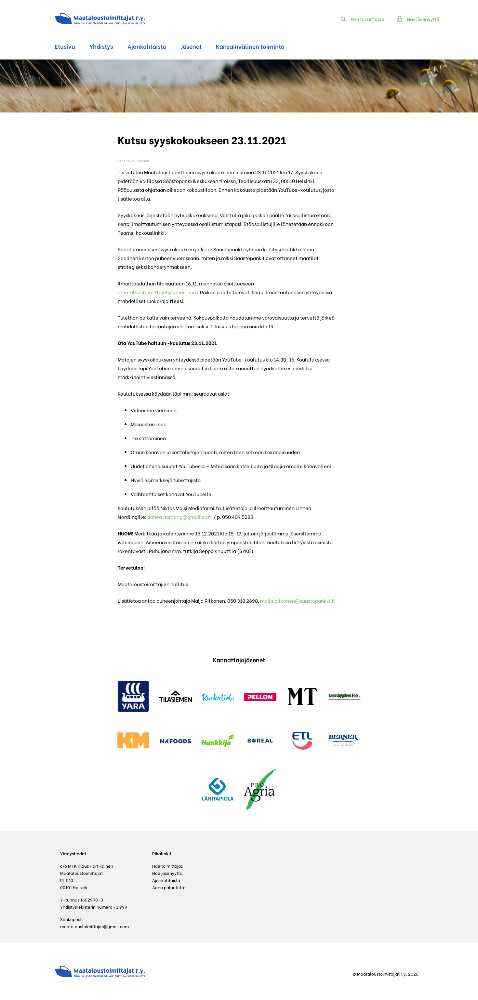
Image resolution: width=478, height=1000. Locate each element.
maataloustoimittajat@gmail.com (158, 292)
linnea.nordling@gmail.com (179, 516)
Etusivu (65, 46)
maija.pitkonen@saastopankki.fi (297, 600)
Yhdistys (101, 46)
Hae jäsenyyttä (423, 19)
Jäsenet (191, 46)
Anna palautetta (169, 887)
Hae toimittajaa (367, 19)
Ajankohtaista (146, 46)
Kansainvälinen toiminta (250, 46)
